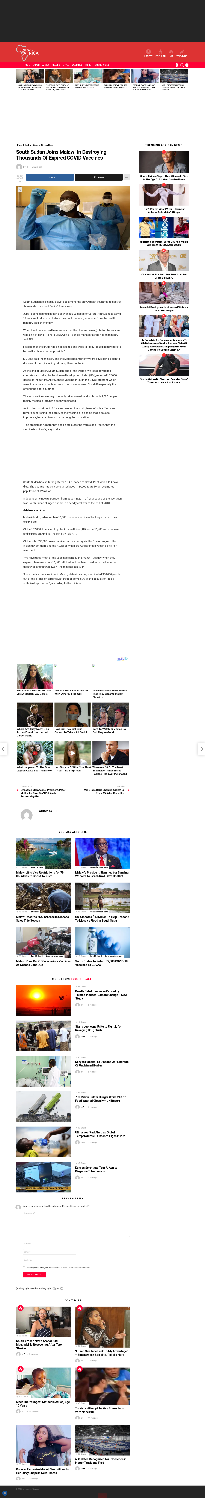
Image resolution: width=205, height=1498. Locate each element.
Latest (148, 56)
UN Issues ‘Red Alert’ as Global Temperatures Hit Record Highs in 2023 (100, 1134)
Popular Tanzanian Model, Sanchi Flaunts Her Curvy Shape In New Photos (144, 87)
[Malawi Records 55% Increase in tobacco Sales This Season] (43, 898)
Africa (45, 65)
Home (27, 65)
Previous (17, 81)
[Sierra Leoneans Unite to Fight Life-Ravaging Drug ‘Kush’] (43, 1036)
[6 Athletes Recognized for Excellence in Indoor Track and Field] (174, 76)
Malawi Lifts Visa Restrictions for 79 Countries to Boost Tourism (39, 874)
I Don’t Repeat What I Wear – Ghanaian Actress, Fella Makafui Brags (164, 211)
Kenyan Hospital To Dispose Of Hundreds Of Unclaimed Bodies (101, 1063)
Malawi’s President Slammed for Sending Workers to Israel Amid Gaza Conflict (101, 874)
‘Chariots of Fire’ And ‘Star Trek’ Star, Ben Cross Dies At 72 (164, 276)
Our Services (102, 65)
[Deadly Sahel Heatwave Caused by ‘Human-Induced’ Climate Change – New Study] (43, 1000)
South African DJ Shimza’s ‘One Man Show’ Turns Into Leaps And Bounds (164, 381)
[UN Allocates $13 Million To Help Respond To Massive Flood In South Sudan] (102, 898)
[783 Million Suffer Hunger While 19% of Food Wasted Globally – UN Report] (43, 1106)
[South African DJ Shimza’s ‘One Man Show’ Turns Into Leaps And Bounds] (164, 365)
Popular (160, 56)
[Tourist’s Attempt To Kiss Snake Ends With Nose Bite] (116, 76)
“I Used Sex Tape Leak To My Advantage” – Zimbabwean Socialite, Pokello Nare (57, 87)
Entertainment (37, 867)
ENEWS (36, 65)
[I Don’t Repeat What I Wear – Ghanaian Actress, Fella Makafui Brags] (164, 195)
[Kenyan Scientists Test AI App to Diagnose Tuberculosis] (43, 1177)
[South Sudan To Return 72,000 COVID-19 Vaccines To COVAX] (102, 942)
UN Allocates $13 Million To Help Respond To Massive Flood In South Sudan (102, 918)
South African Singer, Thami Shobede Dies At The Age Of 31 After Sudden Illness (164, 178)
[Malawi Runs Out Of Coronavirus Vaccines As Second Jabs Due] (43, 942)
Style (66, 65)
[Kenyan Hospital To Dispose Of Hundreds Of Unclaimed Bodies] (43, 1071)
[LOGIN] (187, 65)
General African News (99, 867)
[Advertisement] (102, 21)
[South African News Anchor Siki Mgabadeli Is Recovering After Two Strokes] (30, 76)
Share (20, 189)
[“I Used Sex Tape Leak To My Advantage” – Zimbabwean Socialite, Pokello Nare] (59, 76)
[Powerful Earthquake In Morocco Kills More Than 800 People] (164, 293)
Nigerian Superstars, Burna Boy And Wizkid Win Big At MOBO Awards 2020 (164, 243)
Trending (181, 56)
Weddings (77, 65)
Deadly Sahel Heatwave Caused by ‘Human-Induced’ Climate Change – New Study (101, 994)
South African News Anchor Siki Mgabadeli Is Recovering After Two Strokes (30, 87)
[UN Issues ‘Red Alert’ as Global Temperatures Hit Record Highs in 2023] (43, 1141)
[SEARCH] (182, 65)
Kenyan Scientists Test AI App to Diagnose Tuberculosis (96, 1169)
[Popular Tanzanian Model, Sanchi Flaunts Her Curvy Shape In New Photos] (145, 76)
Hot (171, 56)
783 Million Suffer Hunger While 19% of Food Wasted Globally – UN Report (100, 1099)
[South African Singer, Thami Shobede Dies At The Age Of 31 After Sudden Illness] (164, 162)
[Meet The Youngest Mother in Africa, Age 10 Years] (88, 76)
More (88, 65)
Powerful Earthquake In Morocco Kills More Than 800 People (164, 309)
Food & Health (37, 956)
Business (35, 912)
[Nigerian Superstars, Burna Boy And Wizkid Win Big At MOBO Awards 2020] (164, 227)
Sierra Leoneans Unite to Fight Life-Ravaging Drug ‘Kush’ (98, 1028)
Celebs (56, 65)
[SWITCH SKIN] (177, 65)
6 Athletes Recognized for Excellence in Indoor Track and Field (173, 87)
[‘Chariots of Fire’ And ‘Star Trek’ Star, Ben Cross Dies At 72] (164, 260)
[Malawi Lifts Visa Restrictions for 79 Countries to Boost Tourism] (43, 853)
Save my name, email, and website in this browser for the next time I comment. (59, 1268)
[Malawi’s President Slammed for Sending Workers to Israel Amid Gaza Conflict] (102, 853)
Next (187, 81)
